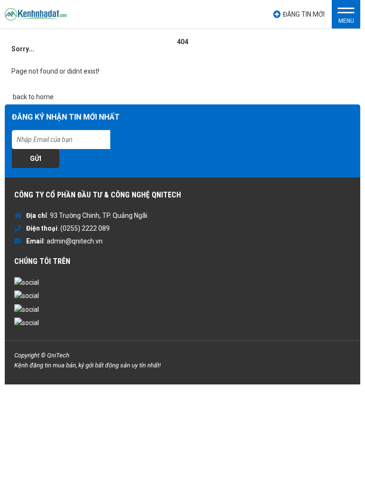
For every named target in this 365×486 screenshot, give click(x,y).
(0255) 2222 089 (85, 228)
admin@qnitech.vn (75, 241)
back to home (32, 97)
